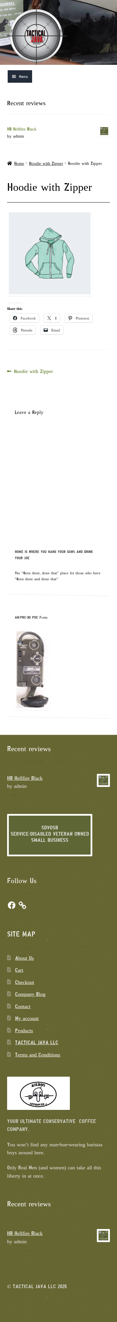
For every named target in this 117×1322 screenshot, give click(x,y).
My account (27, 1018)
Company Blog (30, 993)
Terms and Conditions (37, 1054)
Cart (19, 969)
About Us (24, 957)
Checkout (24, 982)
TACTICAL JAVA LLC (36, 1042)
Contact (22, 1006)
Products (24, 1030)
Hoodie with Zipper (46, 163)
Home (19, 163)
